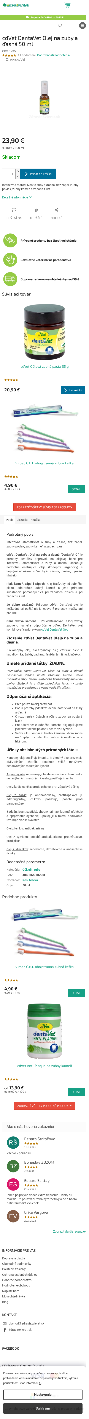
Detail (76, 489)
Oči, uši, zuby (31, 869)
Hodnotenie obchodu (16, 1285)
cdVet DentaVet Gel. (54, 629)
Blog (5, 1302)
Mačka (33, 880)
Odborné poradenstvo (17, 1280)
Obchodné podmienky (16, 1263)
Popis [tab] (9, 519)
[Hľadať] (60, 25)
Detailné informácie (15, 197)
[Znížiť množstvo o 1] (17, 176)
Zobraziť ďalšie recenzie (69, 1231)
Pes (25, 880)
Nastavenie (43, 1395)
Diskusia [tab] (22, 519)
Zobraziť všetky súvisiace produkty (44, 507)
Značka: (15, 59)
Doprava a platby (13, 1258)
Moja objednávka (13, 1296)
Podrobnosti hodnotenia (53, 55)
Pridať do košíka (41, 173)
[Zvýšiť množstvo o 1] (17, 171)
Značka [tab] (36, 519)
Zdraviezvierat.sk (20, 1329)
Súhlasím (43, 1408)
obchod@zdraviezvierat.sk (26, 1323)
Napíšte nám (10, 1291)
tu (40, 1383)
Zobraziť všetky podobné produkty (44, 1106)
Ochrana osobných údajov (19, 1274)
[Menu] (82, 25)
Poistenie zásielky (14, 1269)
